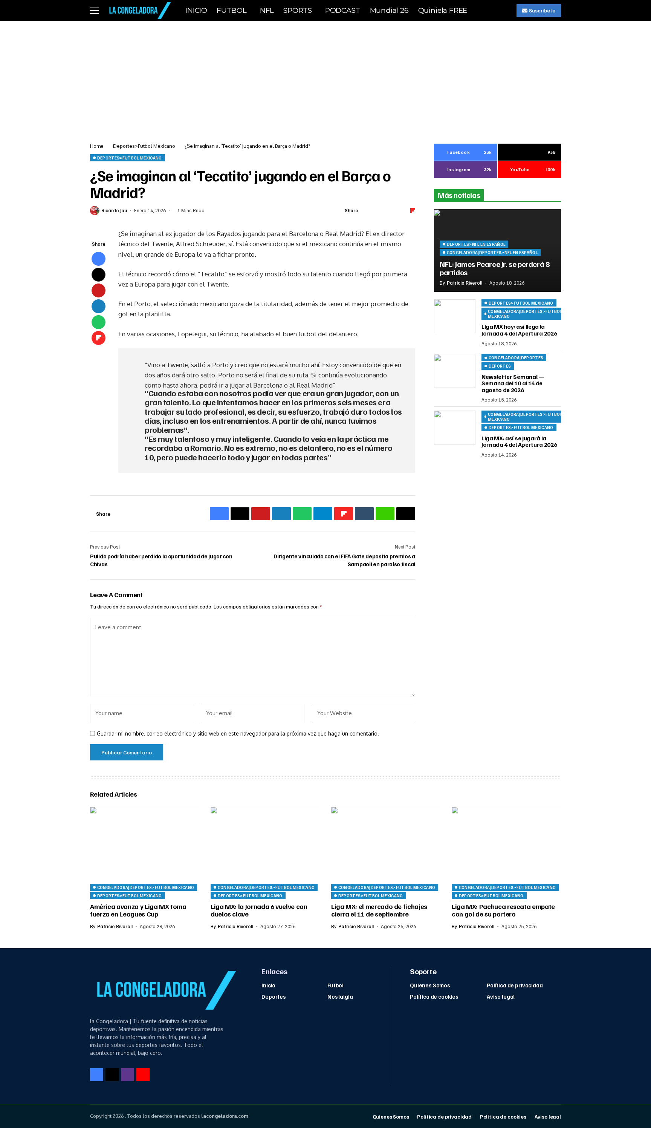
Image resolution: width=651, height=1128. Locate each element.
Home (97, 146)
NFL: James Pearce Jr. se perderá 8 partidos (494, 268)
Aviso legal (501, 996)
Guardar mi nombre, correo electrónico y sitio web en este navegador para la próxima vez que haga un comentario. (238, 734)
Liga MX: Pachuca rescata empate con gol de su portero (503, 910)
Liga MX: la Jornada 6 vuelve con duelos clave (259, 910)
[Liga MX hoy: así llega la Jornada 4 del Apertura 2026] (454, 316)
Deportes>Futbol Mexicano (144, 146)
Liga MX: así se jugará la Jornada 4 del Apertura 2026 (519, 441)
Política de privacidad (515, 985)
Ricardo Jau (114, 210)
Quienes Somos (430, 985)
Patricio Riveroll (464, 283)
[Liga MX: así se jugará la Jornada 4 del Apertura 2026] (454, 427)
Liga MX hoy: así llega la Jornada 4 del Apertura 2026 (519, 330)
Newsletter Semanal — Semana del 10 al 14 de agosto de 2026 (512, 383)
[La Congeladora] (138, 10)
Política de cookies (434, 996)
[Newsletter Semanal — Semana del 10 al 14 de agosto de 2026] (454, 371)
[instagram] (127, 1074)
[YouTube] (143, 1074)
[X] (112, 1074)
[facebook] (96, 1074)
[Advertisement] (325, 77)
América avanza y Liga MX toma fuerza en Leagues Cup (138, 910)
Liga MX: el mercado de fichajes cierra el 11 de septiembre (379, 910)
